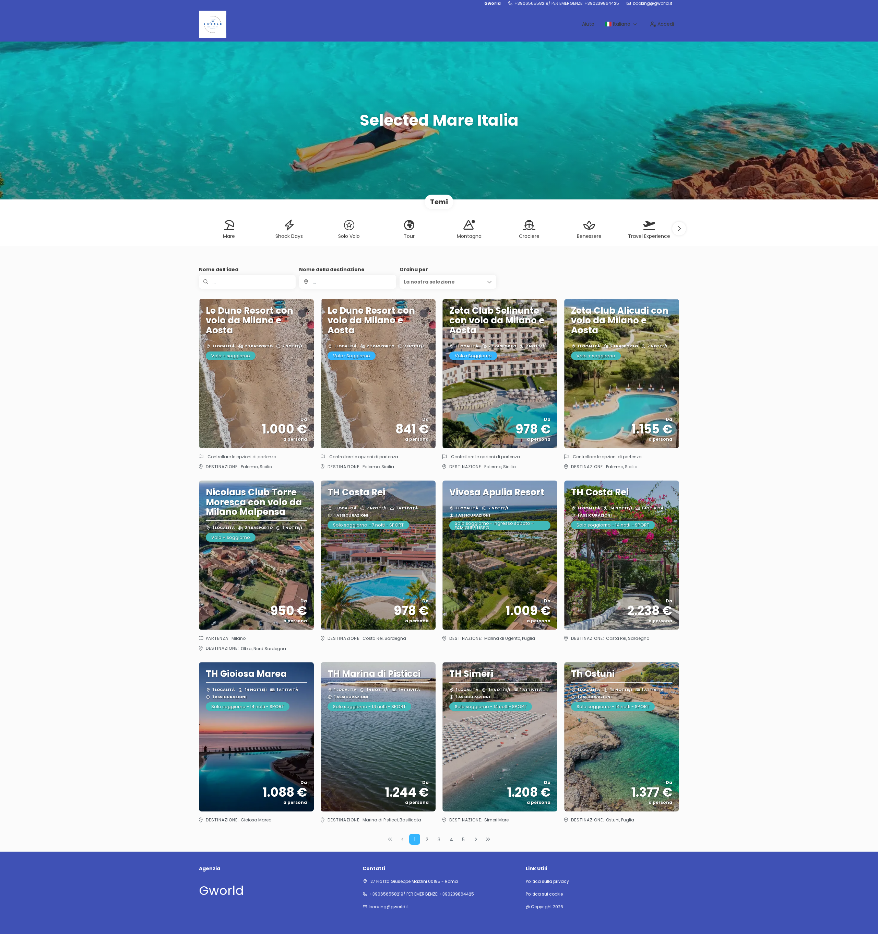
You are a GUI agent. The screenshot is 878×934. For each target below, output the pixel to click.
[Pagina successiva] (476, 839)
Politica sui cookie (544, 894)
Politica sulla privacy (547, 881)
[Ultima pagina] (488, 839)
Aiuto (588, 24)
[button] (679, 228)
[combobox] (347, 282)
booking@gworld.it (652, 3)
